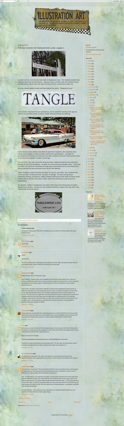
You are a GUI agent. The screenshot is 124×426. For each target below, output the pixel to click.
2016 (89, 159)
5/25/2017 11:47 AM (27, 246)
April (91, 147)
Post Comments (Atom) (33, 405)
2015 (89, 161)
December (93, 87)
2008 (89, 180)
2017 (89, 84)
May (91, 105)
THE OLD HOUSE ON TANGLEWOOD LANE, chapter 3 (97, 121)
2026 (89, 61)
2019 (89, 79)
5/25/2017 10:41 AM (28, 235)
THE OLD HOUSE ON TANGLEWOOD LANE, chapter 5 (97, 109)
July (91, 100)
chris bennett (26, 310)
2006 (89, 185)
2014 (89, 164)
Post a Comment (25, 398)
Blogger (70, 415)
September (93, 95)
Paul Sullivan (26, 241)
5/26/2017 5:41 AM (27, 319)
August (92, 97)
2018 (89, 82)
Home (49, 402)
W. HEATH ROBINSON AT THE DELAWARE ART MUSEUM (97, 142)
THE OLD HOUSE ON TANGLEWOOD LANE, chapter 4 (97, 115)
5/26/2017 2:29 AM (27, 304)
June (91, 102)
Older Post (77, 402)
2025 (89, 63)
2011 (89, 172)
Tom (23, 325)
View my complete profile (93, 54)
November (93, 89)
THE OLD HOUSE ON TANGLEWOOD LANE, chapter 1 (97, 132)
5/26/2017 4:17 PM (27, 360)
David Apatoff (26, 273)
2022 (89, 71)
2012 (89, 169)
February (92, 153)
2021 (89, 74)
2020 (89, 76)
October (92, 92)
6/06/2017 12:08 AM (28, 394)
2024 (89, 66)
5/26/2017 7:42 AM (27, 347)
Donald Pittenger (27, 353)
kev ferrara (25, 252)
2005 (89, 187)
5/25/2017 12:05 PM (28, 267)
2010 (89, 174)
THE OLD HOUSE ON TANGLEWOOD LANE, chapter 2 (97, 126)
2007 (89, 182)
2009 (89, 177)
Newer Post (21, 402)
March (92, 150)
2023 (89, 69)
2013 (89, 167)
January (92, 155)
